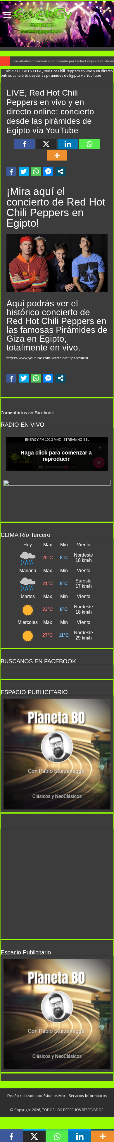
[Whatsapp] (89, 144)
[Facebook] (24, 144)
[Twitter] (56, 1102)
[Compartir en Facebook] (11, 171)
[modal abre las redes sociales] (60, 171)
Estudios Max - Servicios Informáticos (75, 1095)
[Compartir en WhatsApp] (36, 171)
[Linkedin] (68, 144)
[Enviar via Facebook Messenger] (48, 171)
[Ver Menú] (7, 15)
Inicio (9, 71)
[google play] (63, 1102)
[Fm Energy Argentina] (57, 24)
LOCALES (24, 71)
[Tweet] (24, 171)
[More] (57, 155)
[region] (57, 754)
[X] (46, 144)
